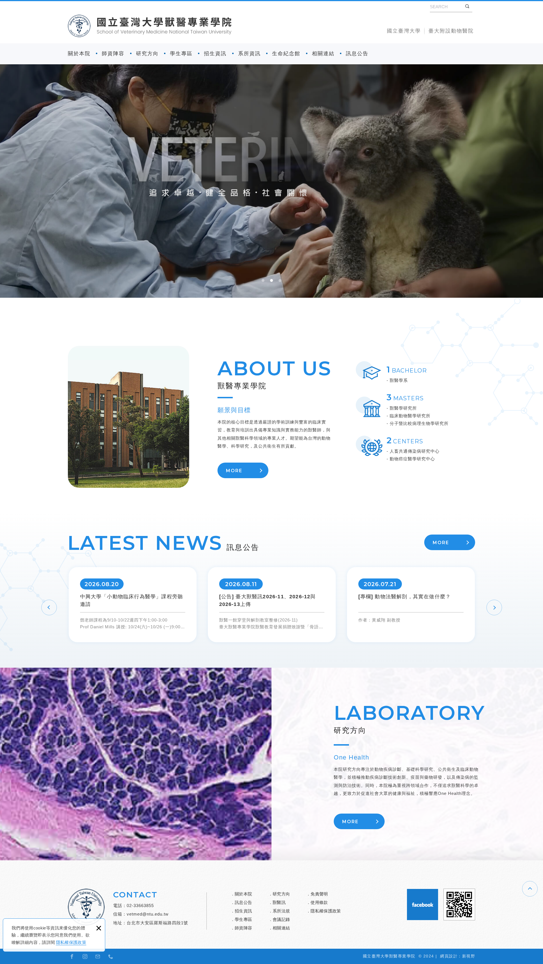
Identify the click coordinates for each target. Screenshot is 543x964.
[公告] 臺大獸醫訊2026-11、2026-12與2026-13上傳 (272, 604)
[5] (271, 181)
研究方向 (147, 53)
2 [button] (271, 281)
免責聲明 (319, 893)
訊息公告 (357, 53)
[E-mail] (98, 956)
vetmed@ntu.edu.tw (148, 914)
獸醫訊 (279, 902)
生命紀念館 (286, 53)
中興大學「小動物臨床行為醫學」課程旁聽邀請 (133, 604)
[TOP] (530, 889)
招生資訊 (215, 53)
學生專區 (181, 53)
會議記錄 (281, 919)
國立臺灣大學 (404, 31)
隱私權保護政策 (71, 942)
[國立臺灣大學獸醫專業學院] (149, 26)
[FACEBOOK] (72, 956)
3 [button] (280, 281)
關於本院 (79, 53)
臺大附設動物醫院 (451, 31)
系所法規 (281, 910)
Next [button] (494, 607)
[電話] (111, 956)
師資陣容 (113, 53)
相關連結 (323, 53)
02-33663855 (140, 905)
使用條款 (319, 902)
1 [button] (263, 281)
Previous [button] (49, 607)
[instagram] (85, 956)
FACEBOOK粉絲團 (422, 904)
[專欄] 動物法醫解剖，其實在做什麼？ (411, 604)
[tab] (263, 282)
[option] (271, 181)
